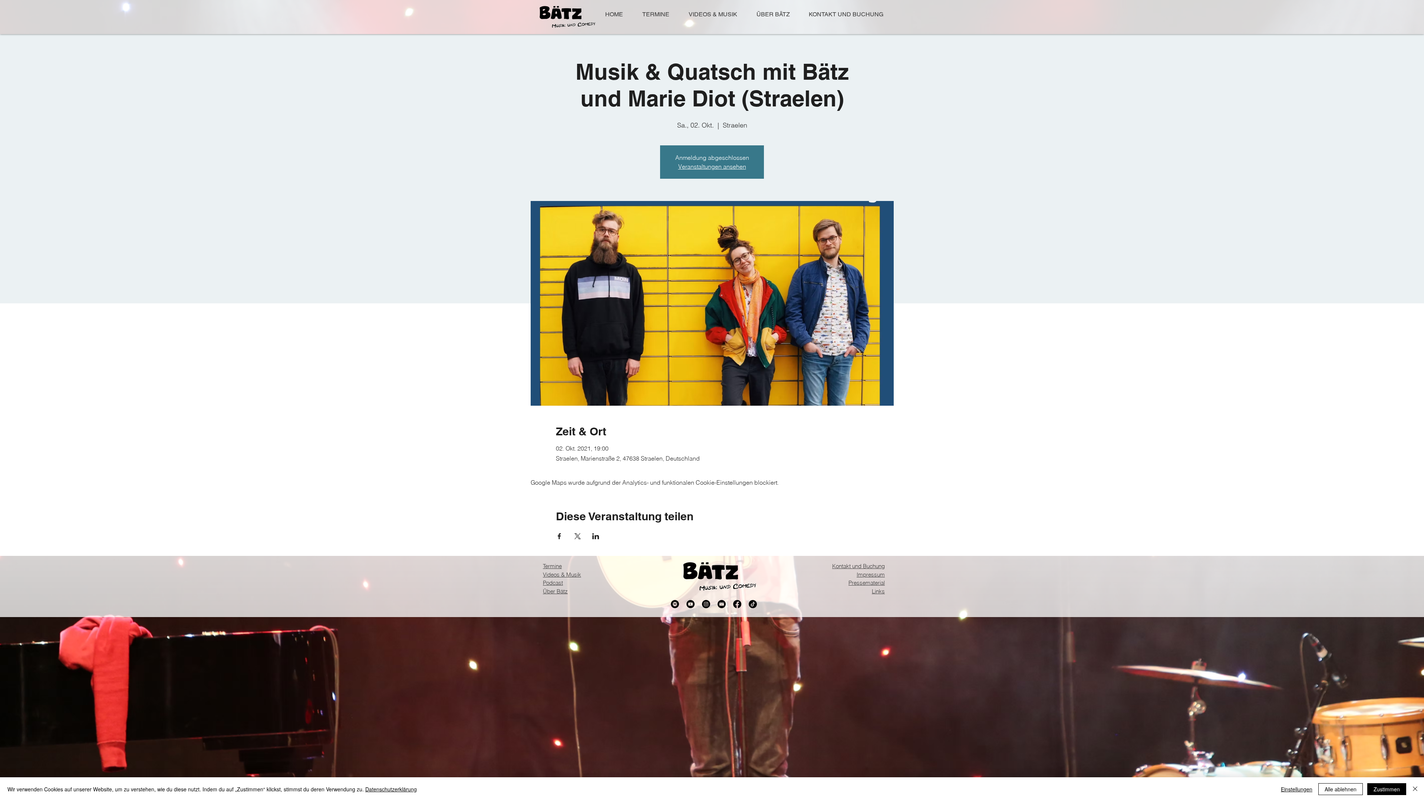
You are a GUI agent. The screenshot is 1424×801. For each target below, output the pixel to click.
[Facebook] (737, 604)
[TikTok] (753, 604)
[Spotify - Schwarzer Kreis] (675, 604)
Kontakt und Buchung (858, 566)
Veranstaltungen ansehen (712, 166)
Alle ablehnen (1341, 789)
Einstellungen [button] (1296, 789)
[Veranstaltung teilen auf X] (577, 536)
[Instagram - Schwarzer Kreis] (706, 604)
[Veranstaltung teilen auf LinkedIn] (595, 536)
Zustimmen (1387, 789)
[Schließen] (1415, 789)
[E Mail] (722, 604)
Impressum (871, 574)
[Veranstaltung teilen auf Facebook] (559, 536)
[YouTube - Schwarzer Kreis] (690, 604)
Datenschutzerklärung (391, 789)
